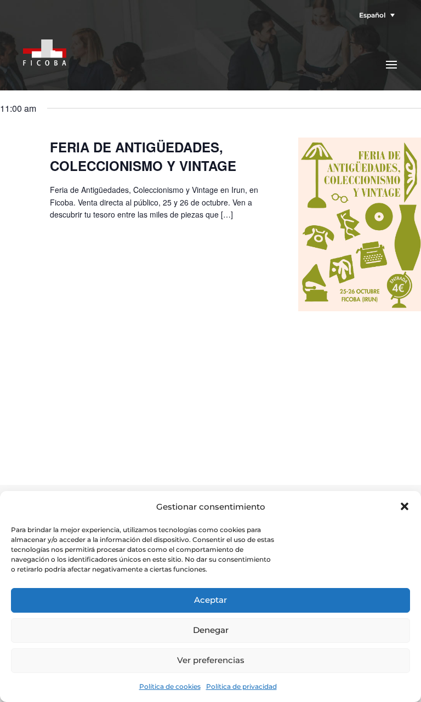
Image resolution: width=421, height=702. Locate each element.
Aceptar (210, 600)
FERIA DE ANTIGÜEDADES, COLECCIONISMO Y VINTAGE (143, 156)
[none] (374, 15)
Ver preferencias (210, 660)
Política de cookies (170, 686)
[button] (404, 506)
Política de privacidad (241, 686)
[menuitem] (374, 15)
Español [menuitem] (372, 15)
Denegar (211, 630)
